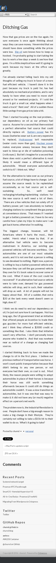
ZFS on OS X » (11, 453)
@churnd (7, 544)
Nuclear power (45, 143)
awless (6, 535)
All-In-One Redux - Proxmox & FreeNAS (20, 496)
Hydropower (26, 139)
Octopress (42, 553)
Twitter (6, 514)
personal (29, 431)
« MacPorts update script (17, 446)
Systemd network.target (13, 482)
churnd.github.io (10, 527)
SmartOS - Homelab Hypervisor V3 (18, 491)
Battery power (35, 131)
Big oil (18, 51)
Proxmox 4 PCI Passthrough (14, 487)
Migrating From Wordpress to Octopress (20, 501)
